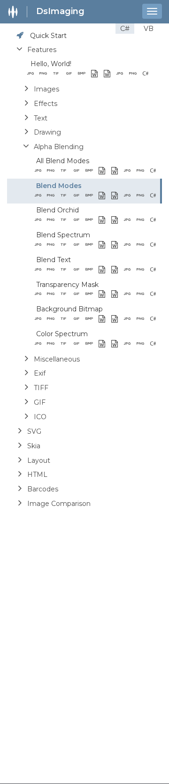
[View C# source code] (148, 74)
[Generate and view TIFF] (58, 74)
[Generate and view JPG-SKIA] (122, 74)
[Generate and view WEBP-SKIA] (109, 74)
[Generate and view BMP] (84, 74)
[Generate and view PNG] (45, 74)
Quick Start (48, 35)
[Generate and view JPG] (33, 74)
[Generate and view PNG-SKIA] (135, 74)
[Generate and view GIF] (71, 74)
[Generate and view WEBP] (97, 74)
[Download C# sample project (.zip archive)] (160, 74)
